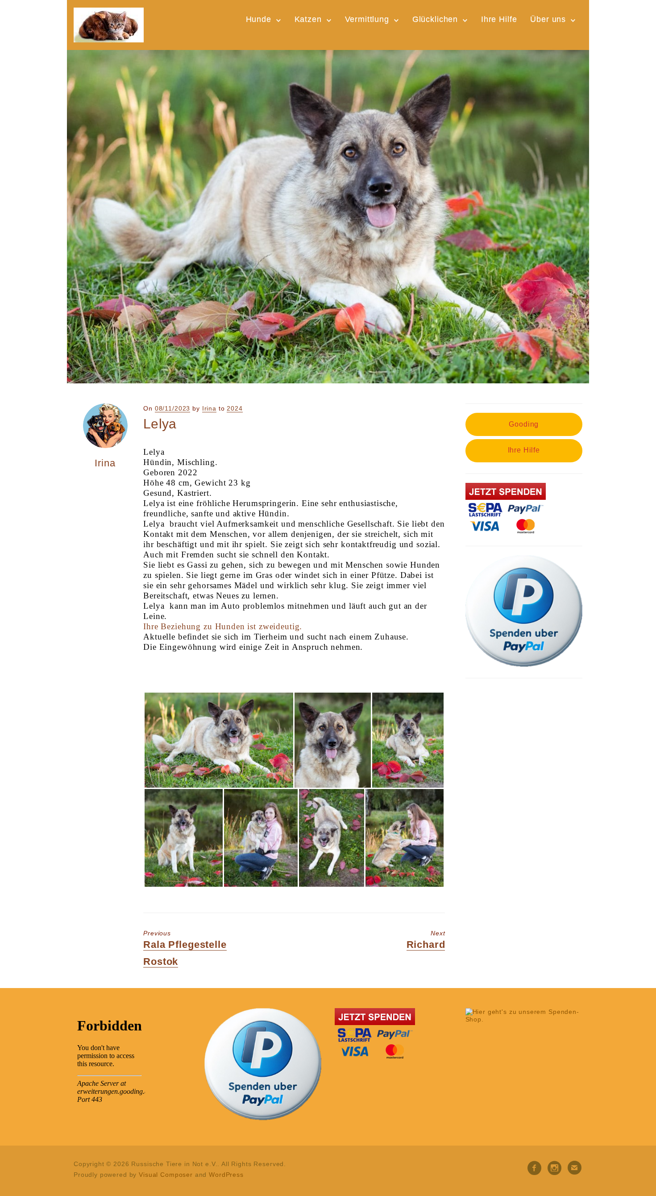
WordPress (226, 1174)
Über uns (548, 19)
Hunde (258, 19)
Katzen (308, 19)
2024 (234, 408)
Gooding (524, 424)
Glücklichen (435, 19)
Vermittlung (367, 19)
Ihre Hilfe (499, 19)
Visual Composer (166, 1174)
